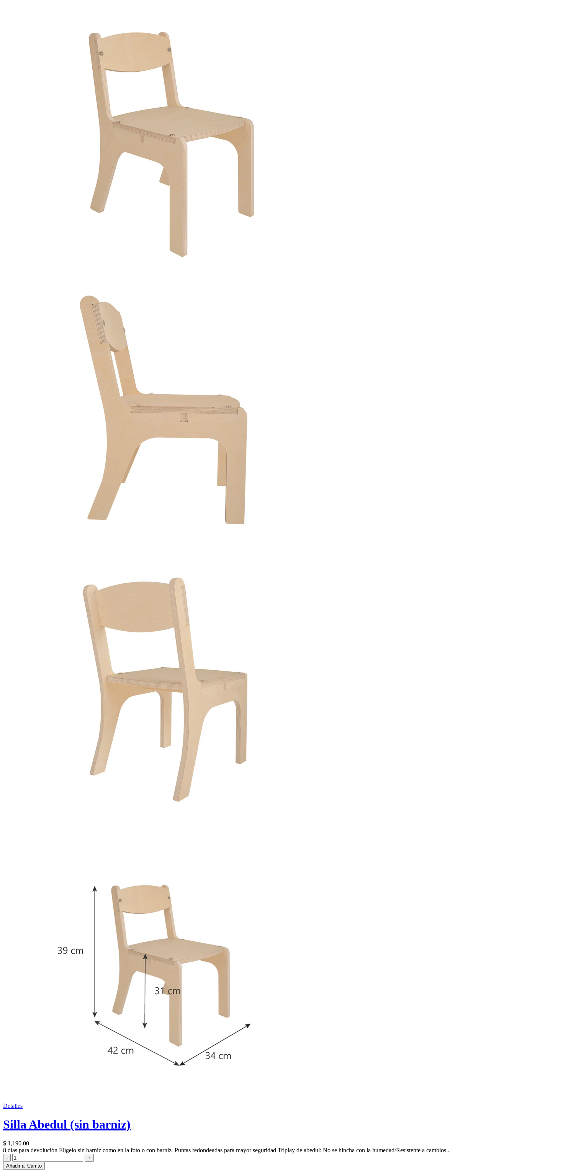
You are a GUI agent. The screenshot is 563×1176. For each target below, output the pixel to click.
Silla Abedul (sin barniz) (67, 1124)
